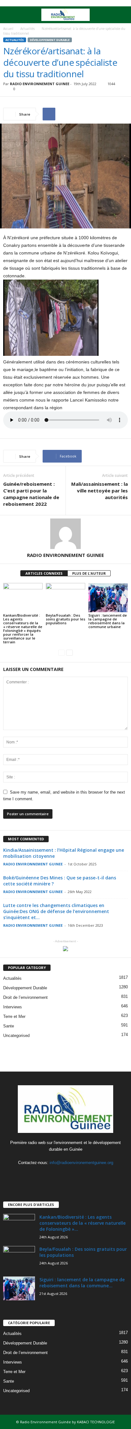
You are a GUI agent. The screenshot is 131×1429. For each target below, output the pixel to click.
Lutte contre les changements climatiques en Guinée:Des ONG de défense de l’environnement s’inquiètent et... (56, 911)
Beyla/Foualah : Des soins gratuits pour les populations (65, 619)
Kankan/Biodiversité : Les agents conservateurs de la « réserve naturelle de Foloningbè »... (82, 1223)
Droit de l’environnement (25, 997)
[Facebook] (53, 1175)
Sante (8, 1026)
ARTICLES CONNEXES (44, 573)
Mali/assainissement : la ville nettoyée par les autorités (99, 490)
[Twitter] (66, 1175)
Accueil (8, 28)
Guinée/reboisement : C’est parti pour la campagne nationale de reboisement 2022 (31, 494)
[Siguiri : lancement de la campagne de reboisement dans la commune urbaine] (108, 598)
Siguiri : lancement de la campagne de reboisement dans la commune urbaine (107, 621)
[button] (121, 15)
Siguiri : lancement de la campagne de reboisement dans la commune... (82, 1283)
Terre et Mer (14, 1016)
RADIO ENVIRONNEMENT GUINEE (39, 83)
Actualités (27, 28)
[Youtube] (79, 1175)
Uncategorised (16, 1035)
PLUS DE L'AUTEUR (89, 573)
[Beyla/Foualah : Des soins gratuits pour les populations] (65, 598)
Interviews (12, 1007)
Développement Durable (50, 40)
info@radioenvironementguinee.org (81, 1162)
